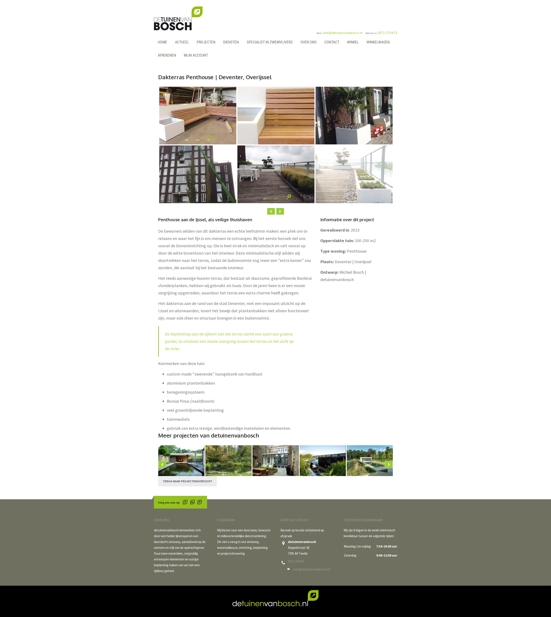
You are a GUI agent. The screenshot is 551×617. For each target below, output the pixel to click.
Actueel (182, 42)
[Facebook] (185, 502)
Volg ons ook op (169, 502)
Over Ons (308, 42)
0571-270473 (296, 561)
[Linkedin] (192, 502)
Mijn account (196, 55)
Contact (331, 42)
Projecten (206, 42)
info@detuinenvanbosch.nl (311, 569)
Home (162, 42)
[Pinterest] (199, 502)
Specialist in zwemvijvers (270, 42)
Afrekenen (167, 55)
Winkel (353, 42)
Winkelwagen (378, 42)
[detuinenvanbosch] (178, 17)
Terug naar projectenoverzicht (187, 481)
